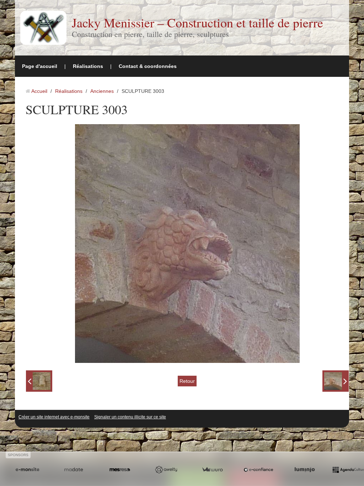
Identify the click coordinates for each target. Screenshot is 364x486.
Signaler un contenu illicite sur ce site (130, 417)
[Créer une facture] (212, 470)
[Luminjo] (304, 470)
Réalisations (88, 66)
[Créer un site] (27, 470)
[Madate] (73, 470)
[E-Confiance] (258, 470)
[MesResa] (120, 470)
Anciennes (102, 91)
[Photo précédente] (39, 381)
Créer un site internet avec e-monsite (54, 417)
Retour (187, 381)
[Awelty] (166, 470)
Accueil (39, 91)
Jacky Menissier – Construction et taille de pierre (197, 22)
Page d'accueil (39, 66)
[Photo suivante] (335, 381)
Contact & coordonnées (148, 66)
